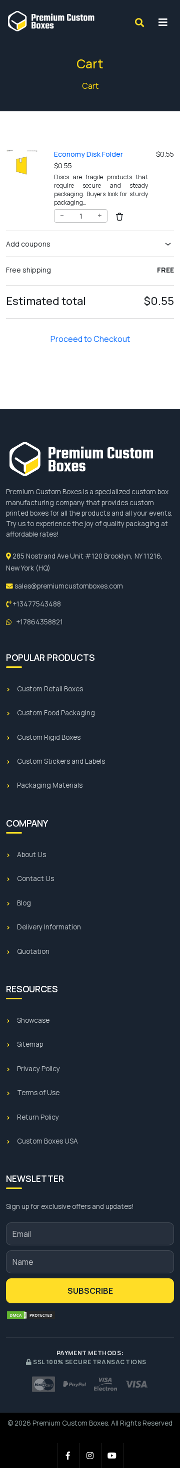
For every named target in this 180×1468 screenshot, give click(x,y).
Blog (24, 902)
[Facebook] (69, 1455)
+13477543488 (36, 603)
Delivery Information (49, 926)
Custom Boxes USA (47, 1141)
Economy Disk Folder (88, 154)
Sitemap (30, 1044)
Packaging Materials (49, 785)
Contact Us (35, 878)
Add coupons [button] (28, 244)
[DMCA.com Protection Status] (31, 1315)
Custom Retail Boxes (50, 688)
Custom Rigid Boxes (48, 737)
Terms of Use (38, 1092)
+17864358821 (38, 621)
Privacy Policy (38, 1068)
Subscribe (90, 1290)
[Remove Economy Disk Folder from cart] (120, 216)
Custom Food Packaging (56, 712)
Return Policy (38, 1117)
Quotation (33, 951)
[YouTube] (113, 1455)
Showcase (33, 1020)
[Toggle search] (139, 22)
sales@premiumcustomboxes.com (68, 586)
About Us (31, 854)
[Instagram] (91, 1455)
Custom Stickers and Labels (61, 761)
